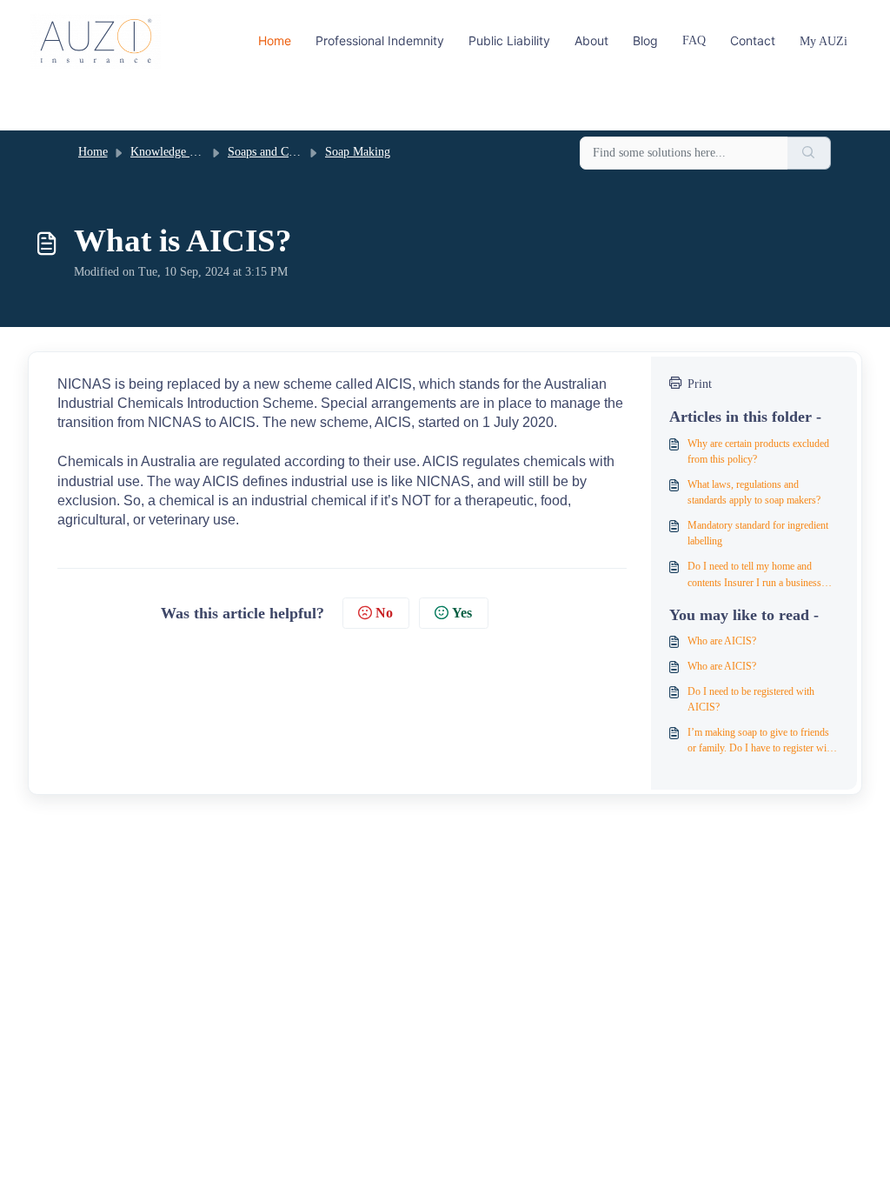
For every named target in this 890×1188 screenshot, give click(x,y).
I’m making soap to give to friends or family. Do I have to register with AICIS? (760, 741)
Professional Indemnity (379, 40)
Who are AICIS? (721, 641)
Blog (645, 40)
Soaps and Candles (273, 151)
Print (699, 383)
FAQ (694, 40)
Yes (462, 612)
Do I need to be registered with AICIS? (750, 699)
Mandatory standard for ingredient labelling (757, 533)
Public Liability (509, 40)
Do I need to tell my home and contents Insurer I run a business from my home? (754, 575)
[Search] (809, 153)
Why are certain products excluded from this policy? (758, 451)
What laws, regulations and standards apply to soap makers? (753, 492)
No (384, 612)
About (591, 40)
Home (274, 40)
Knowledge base (170, 151)
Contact (752, 40)
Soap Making (357, 151)
